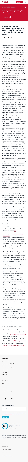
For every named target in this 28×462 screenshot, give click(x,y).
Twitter (11, 398)
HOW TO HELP (5, 380)
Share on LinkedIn (8, 37)
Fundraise (4, 388)
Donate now (6, 17)
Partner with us (5, 390)
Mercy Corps (5, 2)
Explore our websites (5, 452)
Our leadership (5, 361)
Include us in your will (7, 392)
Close (25, 7)
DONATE (19, 2)
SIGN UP (5, 417)
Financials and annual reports (8, 368)
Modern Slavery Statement (6, 449)
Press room (4, 372)
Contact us (4, 374)
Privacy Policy (4, 442)
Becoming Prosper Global (8, 364)
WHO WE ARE (5, 358)
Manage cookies (5, 446)
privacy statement (8, 414)
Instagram (5, 398)
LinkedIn (8, 398)
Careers (3, 366)
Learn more (11, 428)
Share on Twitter (5, 37)
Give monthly (5, 385)
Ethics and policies (6, 370)
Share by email (11, 37)
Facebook (2, 398)
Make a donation (6, 383)
